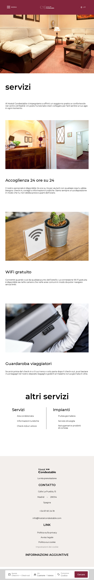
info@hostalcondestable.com (47, 518)
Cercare (81, 574)
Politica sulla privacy (47, 532)
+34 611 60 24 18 (47, 511)
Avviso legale (47, 537)
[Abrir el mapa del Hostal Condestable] (47, 497)
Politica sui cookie (47, 542)
